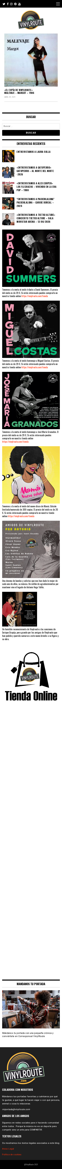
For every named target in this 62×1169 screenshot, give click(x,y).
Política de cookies (11, 1154)
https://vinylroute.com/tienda (34, 296)
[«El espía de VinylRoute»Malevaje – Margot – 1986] (31, 60)
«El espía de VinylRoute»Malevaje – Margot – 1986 (19, 91)
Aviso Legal (8, 1149)
